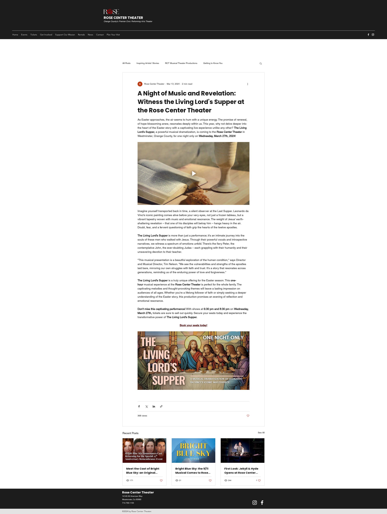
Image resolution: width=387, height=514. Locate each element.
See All (261, 432)
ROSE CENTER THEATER (123, 17)
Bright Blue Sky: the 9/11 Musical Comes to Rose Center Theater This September (191, 471)
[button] (260, 63)
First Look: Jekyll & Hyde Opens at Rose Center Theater (241, 471)
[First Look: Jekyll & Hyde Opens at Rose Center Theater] (242, 450)
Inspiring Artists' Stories (148, 63)
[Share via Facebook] (139, 406)
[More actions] (247, 84)
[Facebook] (368, 34)
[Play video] (193, 173)
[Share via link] (161, 406)
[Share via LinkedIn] (153, 406)
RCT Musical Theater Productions (181, 63)
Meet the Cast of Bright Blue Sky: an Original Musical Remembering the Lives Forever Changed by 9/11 (142, 471)
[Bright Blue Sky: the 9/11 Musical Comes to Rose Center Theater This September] (193, 450)
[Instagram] (372, 34)
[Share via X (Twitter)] (146, 406)
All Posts (126, 63)
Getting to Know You (213, 63)
